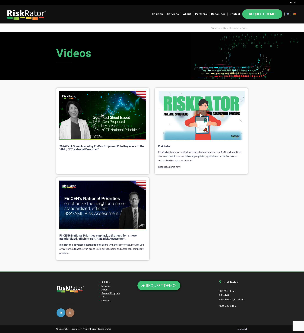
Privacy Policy (89, 328)
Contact (105, 300)
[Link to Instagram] (295, 2)
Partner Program (110, 293)
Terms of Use (104, 328)
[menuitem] (157, 14)
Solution (105, 282)
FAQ (104, 296)
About (104, 289)
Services (106, 285)
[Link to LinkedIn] (290, 2)
